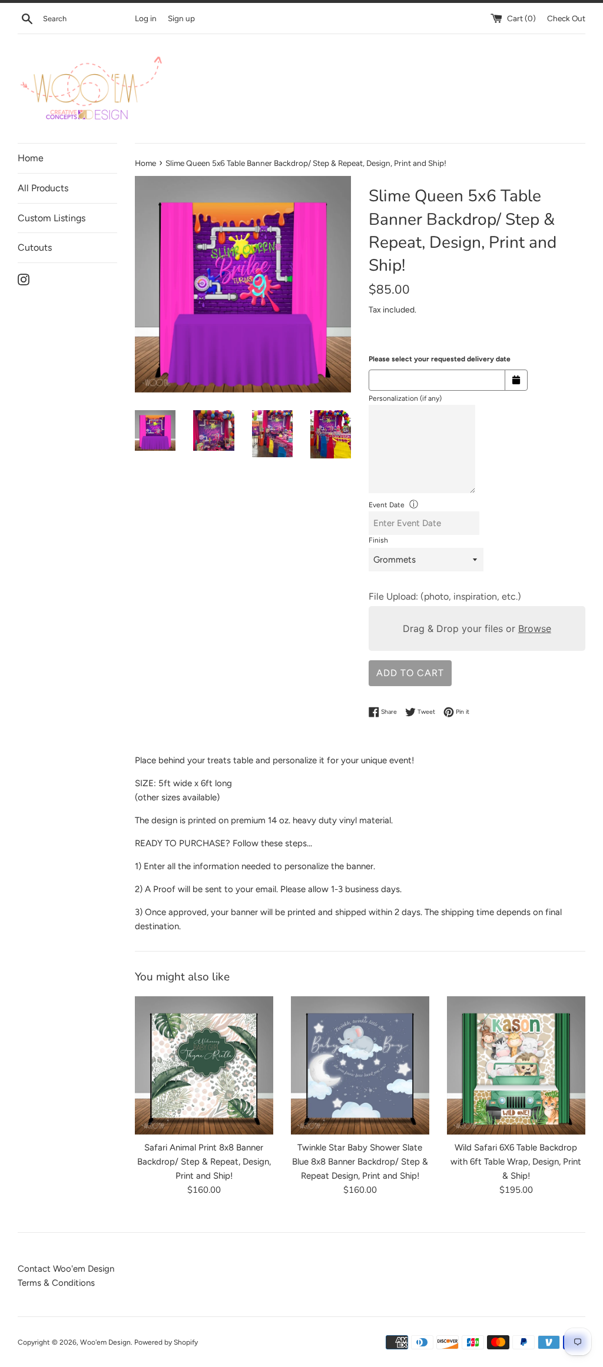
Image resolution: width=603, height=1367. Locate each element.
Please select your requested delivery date (440, 359)
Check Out (566, 18)
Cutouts (35, 247)
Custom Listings (51, 218)
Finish (378, 540)
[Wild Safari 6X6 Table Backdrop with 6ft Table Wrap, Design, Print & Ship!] (516, 1065)
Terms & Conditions (56, 1283)
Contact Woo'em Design (66, 1268)
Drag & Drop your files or (477, 628)
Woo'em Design (105, 1342)
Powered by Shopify (166, 1342)
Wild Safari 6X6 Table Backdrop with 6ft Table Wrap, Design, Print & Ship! (515, 1161)
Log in (146, 18)
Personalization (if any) (405, 398)
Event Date (387, 505)
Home (31, 158)
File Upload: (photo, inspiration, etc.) (445, 596)
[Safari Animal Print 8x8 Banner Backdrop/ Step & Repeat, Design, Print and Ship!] (204, 1065)
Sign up (181, 18)
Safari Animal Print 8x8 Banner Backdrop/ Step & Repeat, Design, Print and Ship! (204, 1161)
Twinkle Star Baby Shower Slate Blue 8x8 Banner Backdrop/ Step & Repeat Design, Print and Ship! (360, 1161)
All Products (43, 188)
